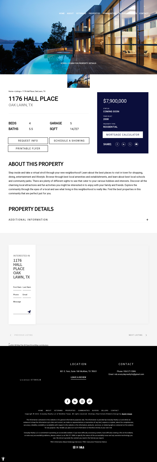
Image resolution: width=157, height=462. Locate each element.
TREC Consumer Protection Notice (95, 442)
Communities (109, 13)
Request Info (28, 140)
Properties (95, 13)
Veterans (81, 13)
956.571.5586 (130, 371)
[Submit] (29, 312)
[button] (3, 459)
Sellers (133, 13)
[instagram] (82, 401)
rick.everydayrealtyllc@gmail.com (129, 374)
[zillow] (89, 401)
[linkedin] (75, 401)
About (70, 13)
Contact (143, 13)
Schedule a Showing (69, 140)
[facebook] (67, 401)
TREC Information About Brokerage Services (65, 442)
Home (62, 13)
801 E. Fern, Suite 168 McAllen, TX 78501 (78, 371)
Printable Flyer (28, 148)
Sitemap (91, 414)
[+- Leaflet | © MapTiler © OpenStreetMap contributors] (78, 284)
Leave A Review (78, 377)
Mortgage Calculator (122, 134)
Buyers (122, 13)
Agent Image (127, 414)
